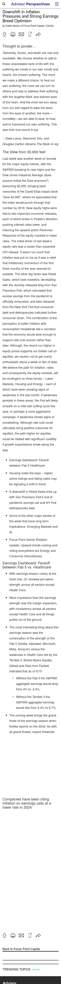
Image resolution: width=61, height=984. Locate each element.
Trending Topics (16, 969)
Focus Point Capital (33, 25)
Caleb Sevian (13, 25)
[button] (4, 34)
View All (35, 969)
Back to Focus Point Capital (21, 949)
